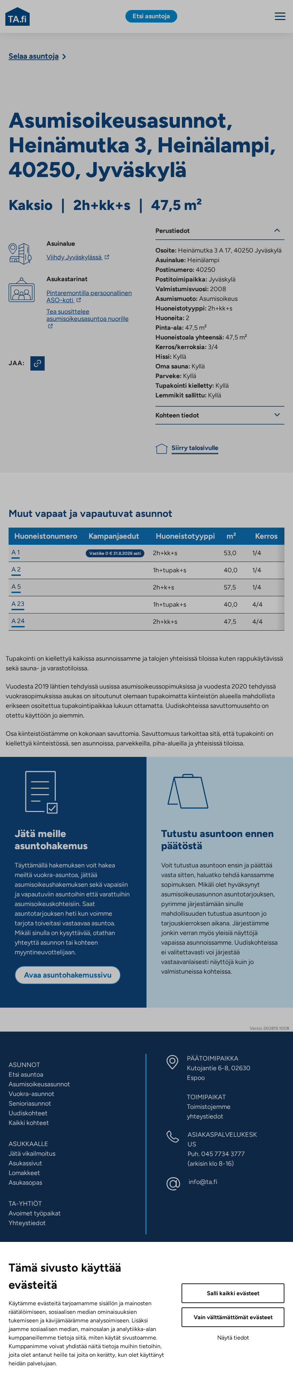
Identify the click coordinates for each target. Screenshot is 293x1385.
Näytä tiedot (233, 1337)
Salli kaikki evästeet (233, 1293)
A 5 (16, 587)
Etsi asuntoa (26, 1074)
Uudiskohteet (28, 1113)
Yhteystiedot (27, 1223)
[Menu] (280, 16)
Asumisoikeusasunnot (39, 1084)
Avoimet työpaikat (35, 1213)
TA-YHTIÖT (25, 1204)
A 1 (15, 552)
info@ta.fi (203, 1182)
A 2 (16, 569)
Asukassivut (25, 1163)
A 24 (18, 621)
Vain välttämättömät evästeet (233, 1317)
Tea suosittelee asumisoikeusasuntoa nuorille (87, 319)
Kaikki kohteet (29, 1123)
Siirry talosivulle (195, 448)
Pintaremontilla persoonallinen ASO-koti (89, 296)
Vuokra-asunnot (31, 1094)
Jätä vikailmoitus (32, 1154)
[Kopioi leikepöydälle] (37, 363)
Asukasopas (25, 1182)
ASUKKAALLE (28, 1144)
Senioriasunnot (30, 1103)
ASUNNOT (24, 1065)
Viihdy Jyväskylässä (78, 257)
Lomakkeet (24, 1173)
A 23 (17, 604)
